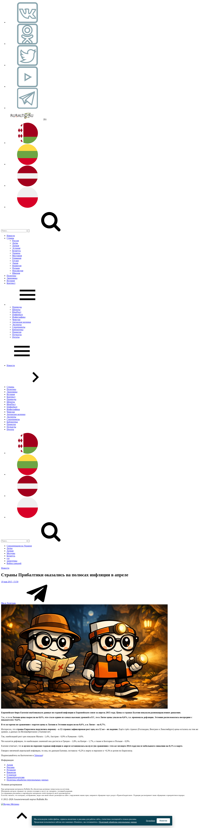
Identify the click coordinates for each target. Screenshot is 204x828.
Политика (11, 275)
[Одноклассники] (27, 44)
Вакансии (11, 772)
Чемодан (16, 319)
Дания (15, 263)
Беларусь (16, 250)
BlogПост (16, 312)
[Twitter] (27, 65)
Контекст (11, 283)
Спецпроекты (18, 327)
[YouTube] (27, 86)
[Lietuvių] (27, 164)
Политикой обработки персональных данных (118, 822)
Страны (10, 238)
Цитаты (16, 337)
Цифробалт (17, 314)
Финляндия (17, 270)
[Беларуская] (27, 143)
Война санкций (14, 563)
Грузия (15, 260)
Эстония (16, 248)
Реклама (10, 767)
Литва (15, 243)
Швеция (16, 273)
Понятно (163, 821)
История (11, 280)
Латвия (15, 245)
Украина (16, 253)
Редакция (11, 770)
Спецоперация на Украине (19, 546)
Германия (16, 258)
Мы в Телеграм (8, 603)
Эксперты (17, 324)
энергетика (12, 561)
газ (8, 558)
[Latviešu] (27, 185)
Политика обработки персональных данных (27, 780)
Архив (10, 765)
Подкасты (17, 334)
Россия (15, 240)
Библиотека (17, 329)
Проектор (16, 332)
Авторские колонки (21, 322)
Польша (16, 268)
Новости (11, 235)
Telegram (38, 755)
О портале (11, 775)
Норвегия (16, 265)
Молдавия (17, 255)
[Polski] (27, 207)
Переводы (17, 307)
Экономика (12, 278)
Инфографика (18, 317)
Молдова (11, 553)
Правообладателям (15, 777)
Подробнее (150, 821)
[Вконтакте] (27, 22)
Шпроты (16, 309)
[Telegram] (27, 108)
